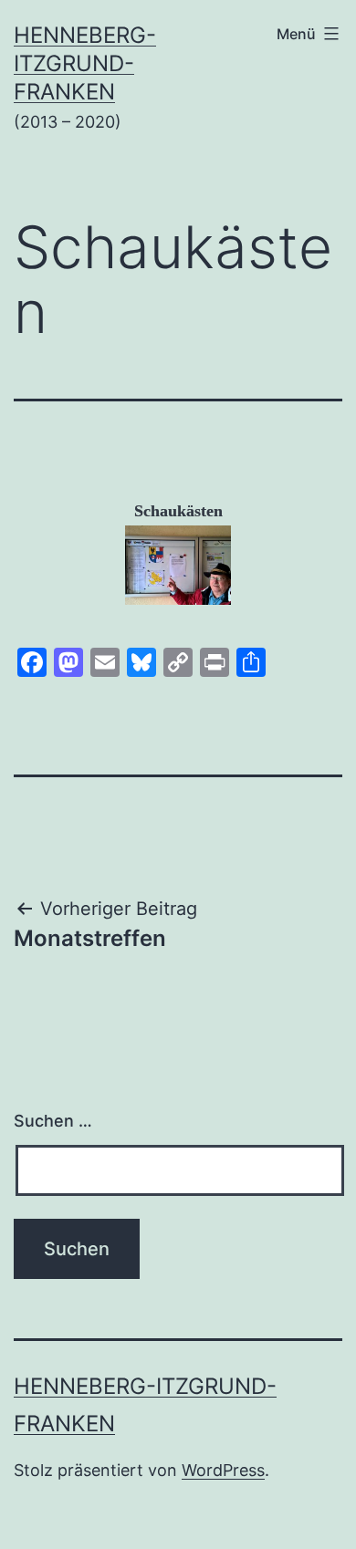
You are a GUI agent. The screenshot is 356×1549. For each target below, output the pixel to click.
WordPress (223, 1470)
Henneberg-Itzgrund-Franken (85, 63)
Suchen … (53, 1120)
